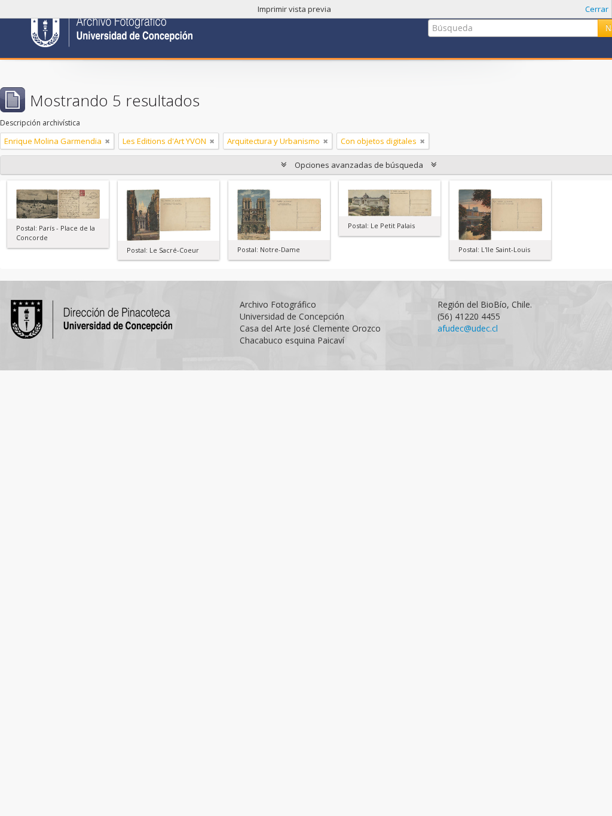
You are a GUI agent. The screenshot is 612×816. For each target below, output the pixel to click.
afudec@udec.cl (467, 328)
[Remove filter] (107, 141)
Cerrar (596, 9)
